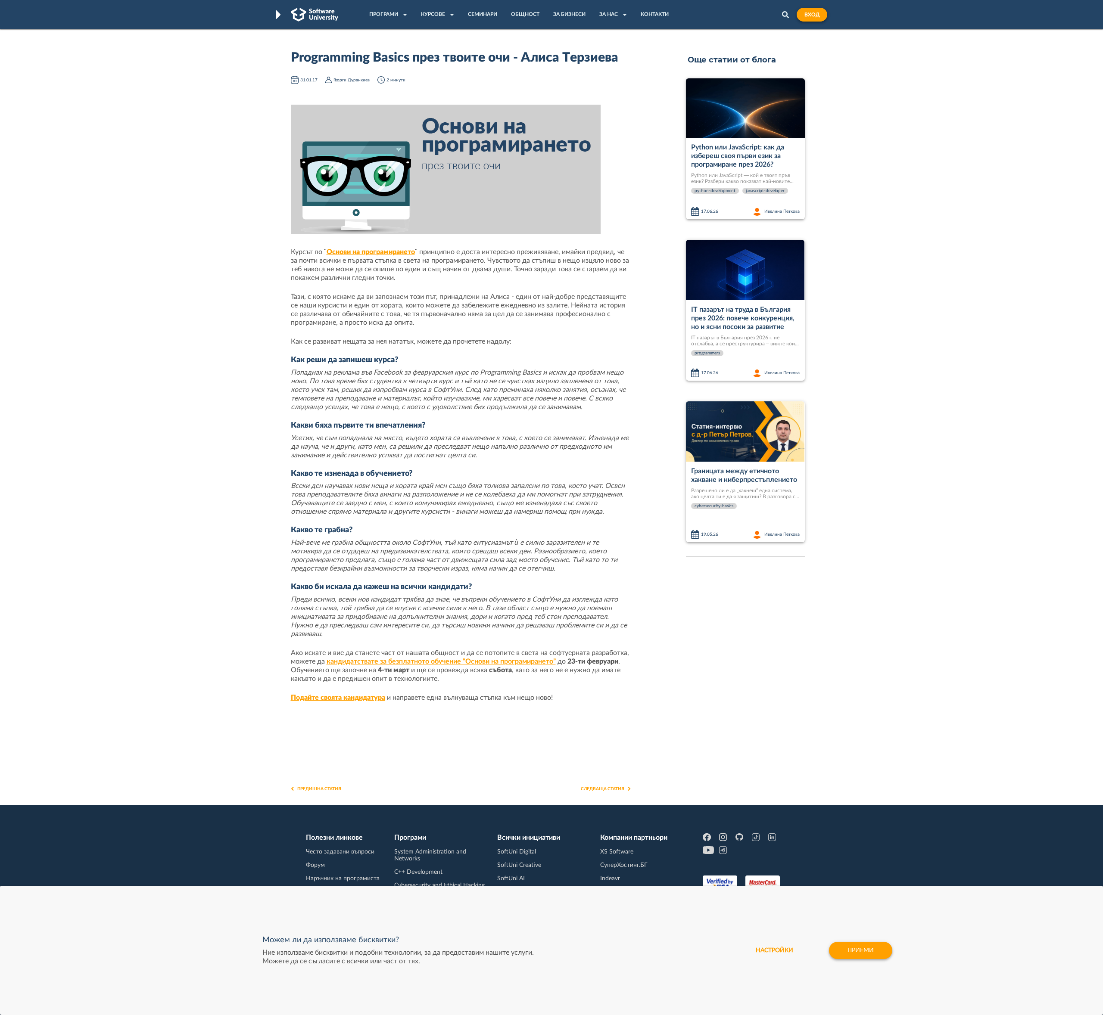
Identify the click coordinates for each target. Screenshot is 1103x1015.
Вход (811, 14)
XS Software (616, 852)
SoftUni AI (511, 878)
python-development (715, 191)
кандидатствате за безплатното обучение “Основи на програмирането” (441, 661)
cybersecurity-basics (714, 506)
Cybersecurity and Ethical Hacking (439, 885)
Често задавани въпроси (340, 852)
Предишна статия (319, 789)
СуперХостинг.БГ (624, 865)
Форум (315, 865)
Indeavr (610, 878)
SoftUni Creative (519, 865)
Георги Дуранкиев (351, 80)
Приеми (861, 950)
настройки (774, 950)
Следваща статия (602, 789)
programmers (707, 353)
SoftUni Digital (516, 852)
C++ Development (418, 872)
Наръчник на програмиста (343, 878)
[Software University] (314, 15)
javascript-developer (765, 191)
